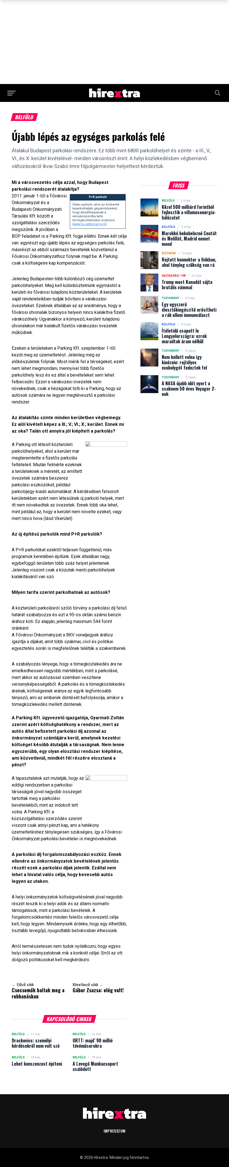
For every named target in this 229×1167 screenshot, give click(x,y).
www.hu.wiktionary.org (89, 224)
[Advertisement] (114, 42)
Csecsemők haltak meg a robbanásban (38, 990)
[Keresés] (218, 93)
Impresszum (115, 1131)
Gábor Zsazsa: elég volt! (98, 987)
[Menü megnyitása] (11, 93)
